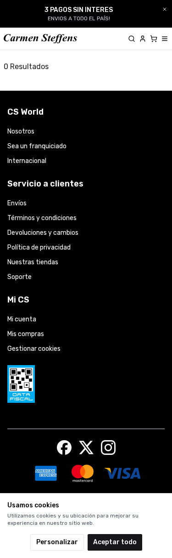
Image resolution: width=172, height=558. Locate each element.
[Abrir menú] (164, 38)
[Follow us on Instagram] (108, 447)
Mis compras (25, 334)
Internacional (26, 161)
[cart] (153, 38)
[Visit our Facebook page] (64, 447)
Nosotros (20, 131)
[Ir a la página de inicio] (40, 39)
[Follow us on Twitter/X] (86, 447)
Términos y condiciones (42, 218)
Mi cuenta (21, 319)
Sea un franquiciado (37, 146)
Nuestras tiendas (32, 262)
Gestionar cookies (34, 349)
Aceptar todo (115, 542)
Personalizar (57, 542)
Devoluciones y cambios (42, 233)
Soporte (19, 277)
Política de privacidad (39, 247)
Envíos (17, 203)
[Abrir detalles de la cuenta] (142, 38)
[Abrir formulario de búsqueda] (131, 38)
